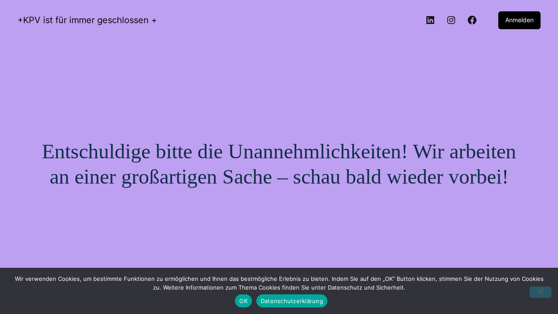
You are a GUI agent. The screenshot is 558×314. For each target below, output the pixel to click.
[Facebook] (472, 20)
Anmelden (519, 20)
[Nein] (540, 292)
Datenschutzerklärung (292, 300)
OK (243, 300)
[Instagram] (451, 20)
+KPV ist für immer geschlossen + (87, 20)
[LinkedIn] (430, 20)
